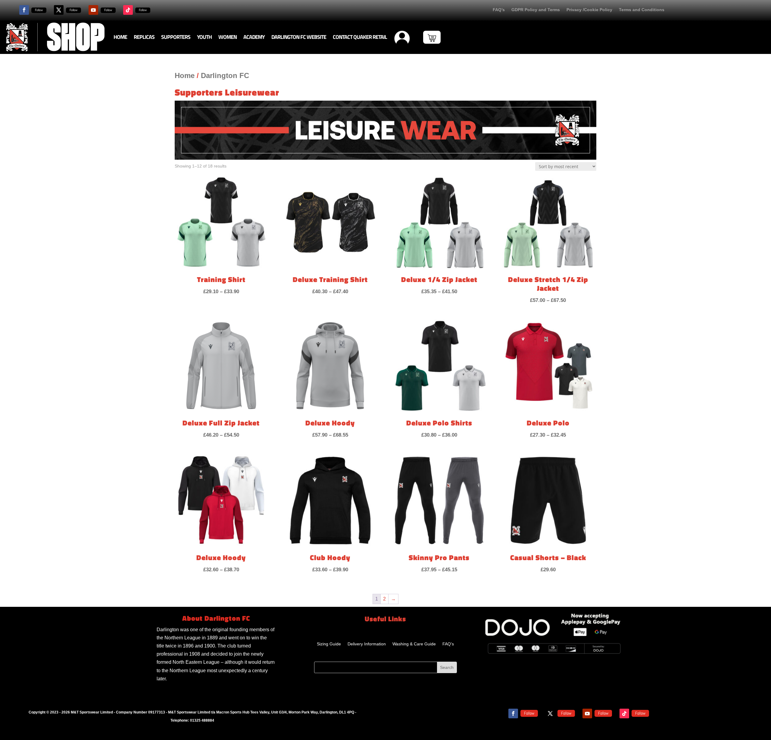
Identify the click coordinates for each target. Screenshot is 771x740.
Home (120, 37)
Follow (39, 10)
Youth (204, 37)
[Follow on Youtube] (93, 10)
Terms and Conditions (641, 10)
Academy (254, 37)
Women (227, 37)
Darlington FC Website (298, 37)
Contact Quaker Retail (360, 37)
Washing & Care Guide (414, 644)
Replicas (144, 37)
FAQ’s (499, 10)
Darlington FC (225, 75)
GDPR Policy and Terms (535, 10)
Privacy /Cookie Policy (589, 10)
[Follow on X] (59, 10)
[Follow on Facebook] (24, 10)
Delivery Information (367, 644)
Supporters (175, 37)
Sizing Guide (329, 644)
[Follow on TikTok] (128, 10)
